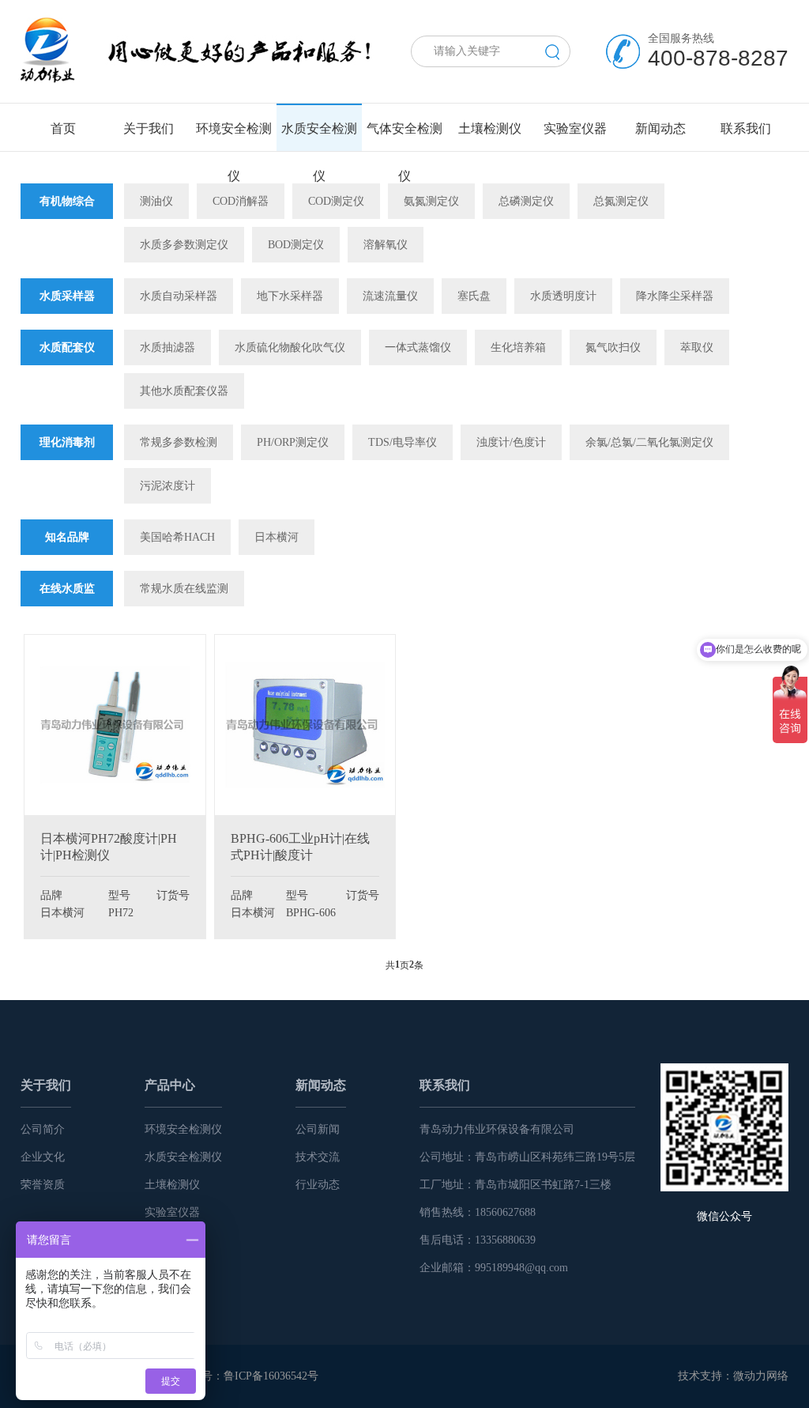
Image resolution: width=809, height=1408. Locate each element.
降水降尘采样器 (674, 296)
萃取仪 (696, 347)
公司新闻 (317, 1129)
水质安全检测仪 (183, 1157)
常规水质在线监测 (184, 589)
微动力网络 (760, 1376)
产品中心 (170, 1085)
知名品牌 (67, 537)
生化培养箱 (518, 347)
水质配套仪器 (67, 365)
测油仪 (156, 201)
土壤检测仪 (172, 1185)
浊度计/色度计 (511, 442)
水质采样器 (67, 296)
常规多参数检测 (178, 442)
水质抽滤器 (167, 347)
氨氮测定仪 (431, 201)
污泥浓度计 (167, 486)
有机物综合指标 (67, 219)
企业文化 (43, 1157)
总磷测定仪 (526, 201)
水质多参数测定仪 (184, 245)
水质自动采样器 (178, 296)
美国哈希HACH (177, 537)
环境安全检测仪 (183, 1129)
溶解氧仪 (385, 245)
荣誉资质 (43, 1185)
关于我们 (46, 1085)
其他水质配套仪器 (184, 391)
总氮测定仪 (621, 201)
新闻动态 (320, 1085)
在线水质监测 (67, 606)
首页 (63, 128)
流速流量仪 (390, 296)
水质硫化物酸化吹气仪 (290, 347)
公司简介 (43, 1129)
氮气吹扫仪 (613, 347)
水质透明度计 (563, 296)
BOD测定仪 (296, 245)
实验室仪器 (172, 1212)
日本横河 (276, 537)
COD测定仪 (336, 201)
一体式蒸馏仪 (418, 347)
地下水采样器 (290, 296)
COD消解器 (241, 201)
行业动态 (317, 1185)
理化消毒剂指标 (67, 460)
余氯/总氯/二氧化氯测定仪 (649, 442)
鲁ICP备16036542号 (271, 1376)
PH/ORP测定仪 (293, 442)
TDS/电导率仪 (402, 442)
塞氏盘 (474, 296)
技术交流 (317, 1157)
